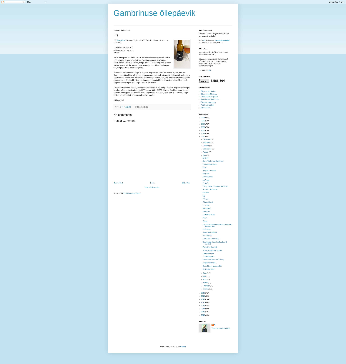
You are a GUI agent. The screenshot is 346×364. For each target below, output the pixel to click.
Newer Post (118, 183)
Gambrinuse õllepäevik (154, 13)
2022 (203, 130)
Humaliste (121, 40)
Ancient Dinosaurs (209, 171)
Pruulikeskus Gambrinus (210, 99)
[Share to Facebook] (144, 107)
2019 (203, 293)
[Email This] (136, 107)
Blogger (183, 347)
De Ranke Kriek (208, 269)
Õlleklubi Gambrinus (208, 102)
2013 (203, 312)
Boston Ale (207, 208)
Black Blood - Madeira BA (212, 266)
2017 (203, 299)
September (207, 149)
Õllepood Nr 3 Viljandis (209, 97)
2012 (203, 315)
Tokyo (205, 221)
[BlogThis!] (139, 107)
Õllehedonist (205, 108)
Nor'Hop (206, 193)
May (205, 276)
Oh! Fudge (206, 229)
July (204, 155)
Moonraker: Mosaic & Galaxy (213, 260)
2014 (203, 309)
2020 (203, 137)
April (205, 279)
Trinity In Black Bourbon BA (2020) (215, 186)
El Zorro (206, 158)
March (205, 283)
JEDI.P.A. (206, 205)
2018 (203, 296)
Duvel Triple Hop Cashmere (213, 161)
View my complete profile (221, 328)
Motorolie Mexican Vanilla (212, 250)
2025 (203, 121)
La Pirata (206, 180)
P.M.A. (205, 218)
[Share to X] (142, 107)
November (207, 143)
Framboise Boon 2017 (211, 239)
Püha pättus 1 (208, 202)
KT (215, 325)
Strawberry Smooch (210, 232)
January (206, 289)
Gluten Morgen (208, 253)
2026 (203, 118)
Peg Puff (206, 174)
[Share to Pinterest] (147, 107)
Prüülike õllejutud (207, 105)
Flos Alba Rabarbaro (210, 190)
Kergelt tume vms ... (210, 263)
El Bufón (206, 183)
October (206, 146)
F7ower (205, 199)
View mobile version (152, 187)
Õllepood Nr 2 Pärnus (209, 94)
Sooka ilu (206, 212)
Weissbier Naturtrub (210, 247)
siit (204, 40)
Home (152, 183)
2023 (203, 127)
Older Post (186, 183)
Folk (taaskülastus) (210, 164)
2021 (203, 133)
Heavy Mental (208, 177)
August (206, 152)
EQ (204, 196)
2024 (203, 124)
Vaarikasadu (207, 236)
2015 (203, 305)
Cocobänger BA (208, 256)
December (207, 139)
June (205, 273)
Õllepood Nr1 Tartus (208, 91)
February (206, 286)
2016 (203, 302)
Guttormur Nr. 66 (209, 215)
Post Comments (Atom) (132, 193)
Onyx (205, 167)
